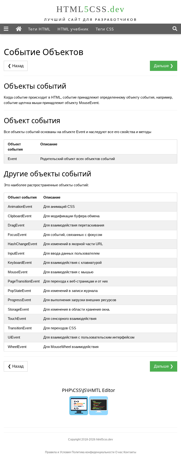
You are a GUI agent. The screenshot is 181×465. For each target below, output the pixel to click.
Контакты (129, 452)
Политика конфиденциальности (93, 452)
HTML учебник (73, 29)
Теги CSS (105, 29)
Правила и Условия (58, 452)
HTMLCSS (90, 9)
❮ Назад (16, 66)
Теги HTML (39, 29)
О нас (119, 452)
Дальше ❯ (163, 66)
